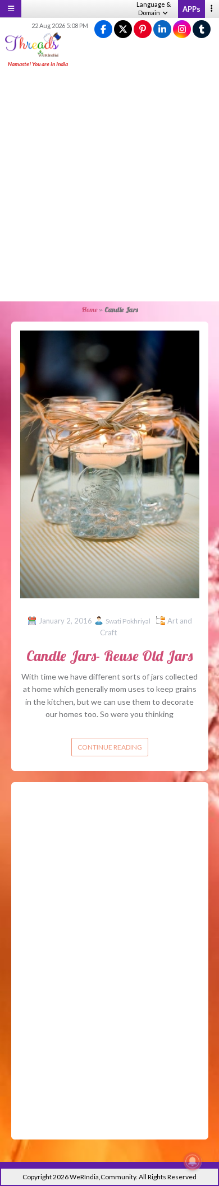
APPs (191, 8)
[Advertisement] (109, 185)
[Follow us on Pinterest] (143, 29)
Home (89, 309)
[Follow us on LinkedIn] (162, 29)
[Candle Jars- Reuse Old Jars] (109, 463)
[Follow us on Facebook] (103, 29)
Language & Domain (153, 8)
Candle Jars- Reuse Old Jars (109, 656)
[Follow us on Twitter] (123, 29)
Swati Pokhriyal (128, 621)
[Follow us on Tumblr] (202, 29)
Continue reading (109, 747)
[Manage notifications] (193, 1161)
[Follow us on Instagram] (182, 29)
